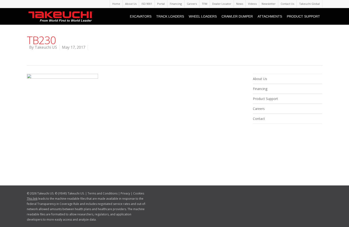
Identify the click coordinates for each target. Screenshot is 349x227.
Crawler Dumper (237, 16)
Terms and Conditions (103, 193)
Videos (252, 3)
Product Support (303, 16)
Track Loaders (170, 16)
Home (116, 3)
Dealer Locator (221, 3)
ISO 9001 (146, 3)
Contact (259, 118)
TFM (204, 3)
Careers (192, 3)
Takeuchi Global (309, 3)
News (239, 3)
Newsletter (269, 3)
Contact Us (287, 3)
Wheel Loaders (203, 16)
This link (32, 199)
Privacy (125, 193)
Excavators (140, 16)
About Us (131, 3)
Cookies (138, 193)
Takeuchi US (46, 47)
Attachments (270, 16)
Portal (161, 3)
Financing (176, 3)
